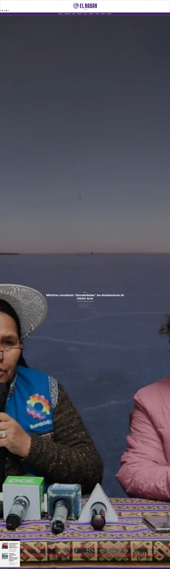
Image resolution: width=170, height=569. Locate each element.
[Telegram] (123, 6)
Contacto (103, 13)
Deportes (91, 13)
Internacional (67, 13)
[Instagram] (121, 6)
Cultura (85, 13)
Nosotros (109, 13)
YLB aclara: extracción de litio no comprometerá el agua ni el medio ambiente (13, 557)
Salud (74, 13)
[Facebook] (117, 6)
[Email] (125, 6)
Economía (79, 13)
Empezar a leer (84, 305)
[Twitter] (119, 6)
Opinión (97, 13)
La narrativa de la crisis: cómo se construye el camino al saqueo (13, 545)
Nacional (60, 13)
